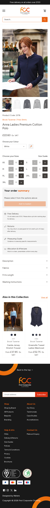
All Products (9, 412)
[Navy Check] (36, 335)
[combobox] (22, 19)
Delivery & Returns (11, 438)
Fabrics (5, 268)
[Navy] (11, 335)
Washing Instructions (12, 282)
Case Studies (32, 416)
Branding (7, 420)
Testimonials (32, 412)
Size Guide (43, 156)
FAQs (6, 434)
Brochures (8, 462)
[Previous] (5, 63)
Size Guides (8, 442)
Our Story (30, 408)
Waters (17, 496)
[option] (25, 63)
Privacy (7, 454)
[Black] (15, 335)
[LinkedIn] (15, 490)
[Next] (45, 63)
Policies (7, 446)
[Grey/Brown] (40, 335)
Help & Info (9, 430)
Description (7, 261)
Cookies (7, 458)
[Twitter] (11, 490)
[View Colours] (31, 146)
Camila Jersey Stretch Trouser (13, 343)
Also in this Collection (15, 297)
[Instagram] (8, 490)
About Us (31, 404)
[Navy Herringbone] (33, 335)
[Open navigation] (3, 11)
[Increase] (21, 162)
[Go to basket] (44, 10)
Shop (6, 404)
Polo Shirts (22, 120)
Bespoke (7, 416)
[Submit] (44, 19)
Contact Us (32, 430)
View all (44, 297)
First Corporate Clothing (29, 500)
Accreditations (32, 420)
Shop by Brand (10, 408)
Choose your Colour (10, 142)
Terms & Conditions (12, 450)
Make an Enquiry (33, 434)
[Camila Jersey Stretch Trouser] (13, 316)
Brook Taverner (9, 120)
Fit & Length (8, 275)
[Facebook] (4, 490)
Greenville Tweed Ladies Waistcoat (36, 343)
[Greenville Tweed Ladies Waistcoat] (36, 316)
